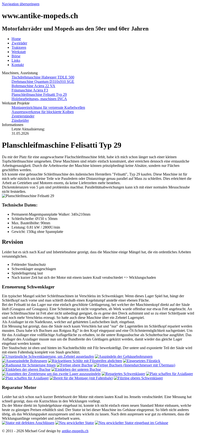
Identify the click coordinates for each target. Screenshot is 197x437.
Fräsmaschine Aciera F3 (30, 90)
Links (16, 60)
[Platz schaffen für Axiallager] (169, 374)
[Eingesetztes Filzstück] (141, 361)
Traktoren (19, 47)
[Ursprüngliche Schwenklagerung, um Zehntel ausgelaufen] (48, 356)
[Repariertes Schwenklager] (123, 374)
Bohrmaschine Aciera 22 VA (33, 86)
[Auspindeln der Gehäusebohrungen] (124, 356)
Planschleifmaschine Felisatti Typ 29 (39, 94)
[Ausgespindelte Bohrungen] (24, 361)
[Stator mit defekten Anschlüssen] (28, 423)
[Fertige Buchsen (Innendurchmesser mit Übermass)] (134, 365)
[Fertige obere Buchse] (75, 365)
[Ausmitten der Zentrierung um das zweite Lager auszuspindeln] (51, 374)
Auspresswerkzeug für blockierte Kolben (43, 112)
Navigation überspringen (20, 4)
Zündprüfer (20, 120)
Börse (16, 56)
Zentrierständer (23, 116)
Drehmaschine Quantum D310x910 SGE (43, 81)
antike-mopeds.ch (75, 431)
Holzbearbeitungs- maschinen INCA (39, 99)
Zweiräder (19, 43)
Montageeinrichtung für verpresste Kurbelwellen (48, 107)
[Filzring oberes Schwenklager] (138, 378)
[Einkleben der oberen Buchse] (26, 369)
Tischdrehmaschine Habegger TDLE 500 (43, 77)
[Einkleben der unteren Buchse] (76, 369)
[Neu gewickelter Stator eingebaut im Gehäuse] (131, 423)
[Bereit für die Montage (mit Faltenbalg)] (81, 378)
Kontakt (18, 65)
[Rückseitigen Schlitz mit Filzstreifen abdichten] (85, 361)
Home (16, 39)
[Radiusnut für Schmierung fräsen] (29, 365)
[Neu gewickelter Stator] (74, 423)
